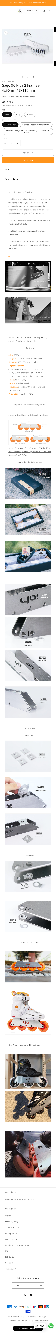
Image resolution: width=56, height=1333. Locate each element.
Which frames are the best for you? (20, 1199)
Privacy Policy (11, 1233)
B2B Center (10, 1257)
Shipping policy (27, 1321)
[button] (5, 11)
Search (8, 1216)
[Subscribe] (41, 1285)
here (31, 394)
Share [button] (7, 169)
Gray (18, 114)
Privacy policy (43, 1317)
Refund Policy (11, 1239)
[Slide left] (22, 77)
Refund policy (31, 1317)
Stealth (30, 114)
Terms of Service (12, 1227)
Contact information (42, 1321)
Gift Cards (9, 1263)
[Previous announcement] (5, 3)
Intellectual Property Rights (17, 1245)
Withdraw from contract (28, 1328)
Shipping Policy (11, 1221)
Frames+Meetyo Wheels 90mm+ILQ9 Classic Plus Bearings (27, 131)
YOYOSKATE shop (18, 1316)
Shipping (14, 105)
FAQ (6, 1251)
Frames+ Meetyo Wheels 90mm (36, 125)
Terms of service (14, 1321)
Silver (7, 114)
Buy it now (28, 160)
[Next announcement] (51, 3)
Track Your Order (12, 1269)
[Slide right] (34, 77)
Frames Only (10, 125)
